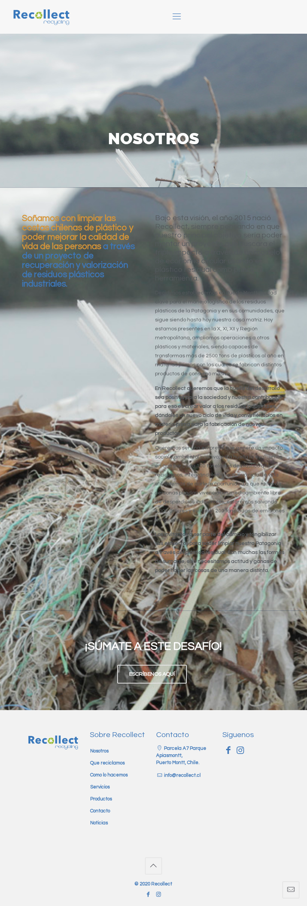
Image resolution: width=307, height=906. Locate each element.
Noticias (99, 822)
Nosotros (99, 751)
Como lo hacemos (109, 775)
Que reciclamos (107, 763)
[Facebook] (148, 894)
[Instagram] (158, 894)
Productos (101, 799)
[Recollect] (41, 17)
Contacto (100, 810)
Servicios (100, 787)
